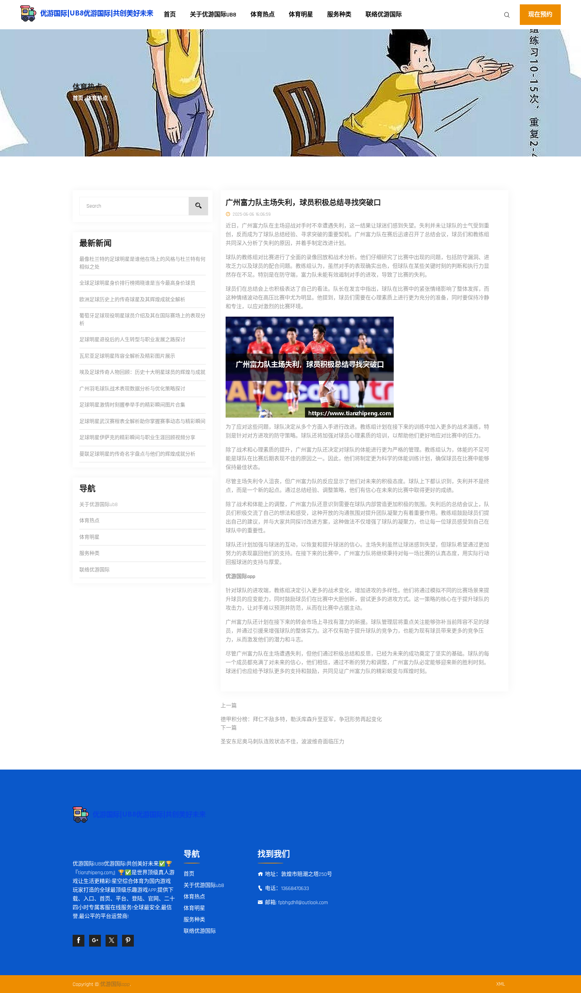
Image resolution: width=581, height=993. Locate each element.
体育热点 (262, 15)
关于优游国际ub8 (213, 15)
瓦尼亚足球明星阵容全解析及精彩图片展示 (127, 356)
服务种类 (339, 15)
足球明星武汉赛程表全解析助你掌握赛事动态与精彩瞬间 (142, 421)
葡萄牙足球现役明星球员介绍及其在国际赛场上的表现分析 (142, 320)
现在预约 (540, 15)
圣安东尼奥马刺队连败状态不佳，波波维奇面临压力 (282, 741)
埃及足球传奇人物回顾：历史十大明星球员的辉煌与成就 (142, 372)
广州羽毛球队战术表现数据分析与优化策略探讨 (132, 389)
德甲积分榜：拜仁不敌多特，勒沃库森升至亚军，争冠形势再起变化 (301, 719)
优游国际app (115, 984)
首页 (170, 15)
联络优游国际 (383, 15)
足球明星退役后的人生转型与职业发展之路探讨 (132, 339)
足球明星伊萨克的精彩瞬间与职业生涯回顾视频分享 (137, 437)
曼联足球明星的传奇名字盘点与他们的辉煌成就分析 (137, 454)
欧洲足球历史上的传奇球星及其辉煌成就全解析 (132, 299)
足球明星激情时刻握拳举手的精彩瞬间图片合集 (132, 405)
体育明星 (301, 15)
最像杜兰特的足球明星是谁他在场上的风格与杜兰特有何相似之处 (142, 263)
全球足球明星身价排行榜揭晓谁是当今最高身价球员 (137, 283)
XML (500, 984)
